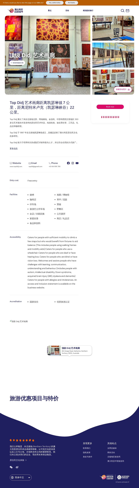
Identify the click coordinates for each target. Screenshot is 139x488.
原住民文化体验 (17, 460)
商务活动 (111, 452)
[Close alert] (136, 2)
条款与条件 (87, 457)
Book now (110, 107)
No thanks (71, 3)
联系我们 (86, 448)
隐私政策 (86, 452)
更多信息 (14, 148)
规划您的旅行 (88, 10)
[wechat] (11, 467)
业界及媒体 (112, 448)
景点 (49, 10)
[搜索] (122, 10)
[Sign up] (127, 10)
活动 (67, 10)
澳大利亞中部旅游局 (115, 461)
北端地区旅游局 (113, 457)
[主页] (15, 11)
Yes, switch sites (54, 3)
